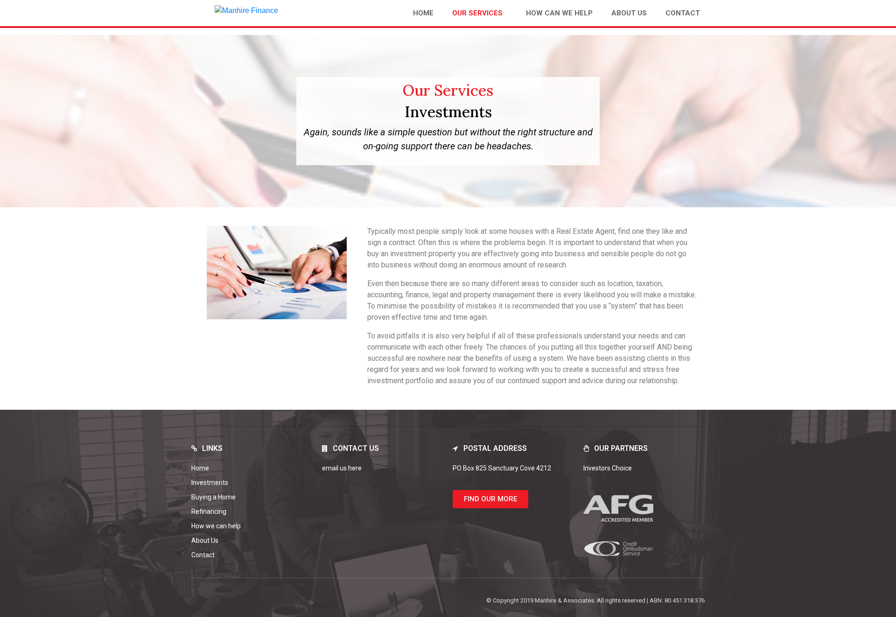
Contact (682, 13)
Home (423, 13)
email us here (342, 468)
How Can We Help (559, 13)
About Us (629, 13)
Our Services (477, 13)
